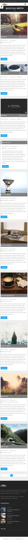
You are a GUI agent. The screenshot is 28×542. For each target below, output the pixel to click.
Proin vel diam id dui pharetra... (13, 509)
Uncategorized (12, 148)
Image (9, 42)
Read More (4, 59)
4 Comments (9, 511)
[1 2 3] (14, 67)
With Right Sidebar (6, 245)
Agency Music (4, 396)
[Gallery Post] (3, 515)
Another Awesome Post (7, 295)
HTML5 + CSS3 (5, 42)
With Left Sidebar (6, 194)
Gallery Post (4, 73)
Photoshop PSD (8, 301)
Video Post (4, 115)
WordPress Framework (9, 200)
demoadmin (13, 40)
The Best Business (5, 346)
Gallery (20, 77)
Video (20, 119)
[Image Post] (3, 521)
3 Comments (9, 517)
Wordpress (23, 538)
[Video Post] (3, 509)
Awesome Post (5, 250)
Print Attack (4, 446)
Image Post (4, 36)
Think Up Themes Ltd (12, 538)
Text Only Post (6, 142)
